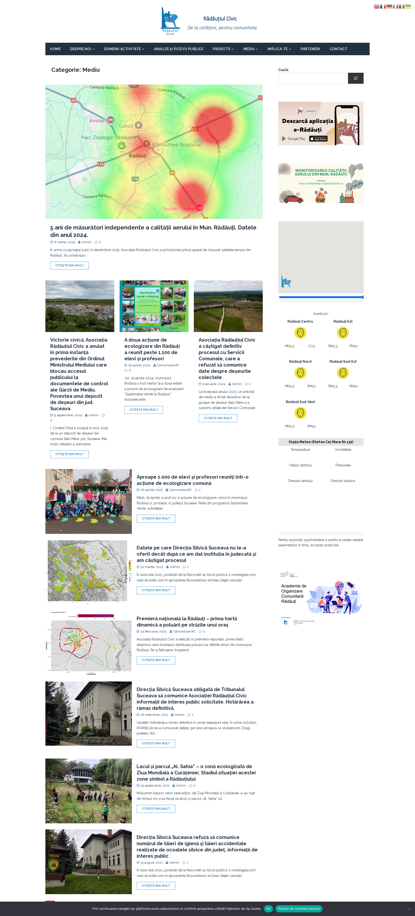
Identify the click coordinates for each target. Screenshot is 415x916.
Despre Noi (80, 49)
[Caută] (356, 78)
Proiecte (221, 49)
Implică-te (278, 49)
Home (55, 49)
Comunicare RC (168, 365)
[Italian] (396, 6)
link (336, 545)
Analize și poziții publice (178, 49)
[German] (389, 6)
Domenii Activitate (122, 49)
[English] (377, 6)
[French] (383, 6)
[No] (409, 908)
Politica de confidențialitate (299, 908)
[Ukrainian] (408, 6)
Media (249, 49)
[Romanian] (402, 6)
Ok (268, 908)
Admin (87, 242)
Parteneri (310, 49)
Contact (339, 49)
